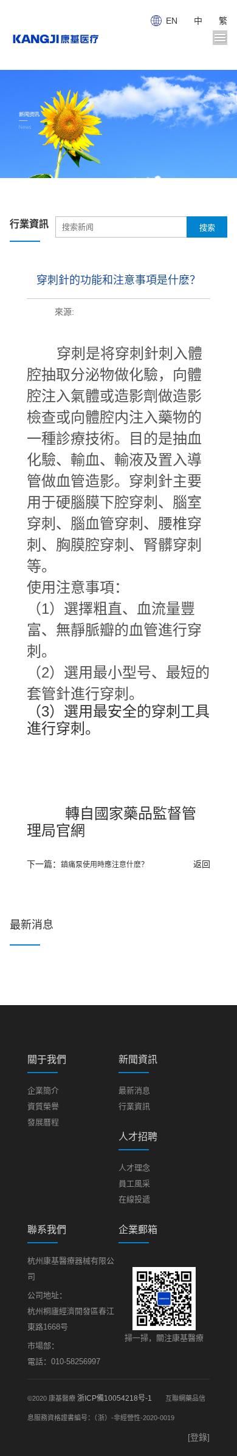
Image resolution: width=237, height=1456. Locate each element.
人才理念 (134, 1167)
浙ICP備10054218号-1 (114, 1398)
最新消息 (134, 1090)
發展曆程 (43, 1122)
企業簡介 (43, 1090)
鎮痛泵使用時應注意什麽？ (104, 864)
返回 (201, 864)
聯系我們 (46, 1229)
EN (171, 21)
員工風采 (134, 1183)
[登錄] (199, 1437)
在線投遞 (134, 1199)
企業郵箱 (137, 1229)
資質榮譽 (43, 1106)
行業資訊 (134, 1106)
